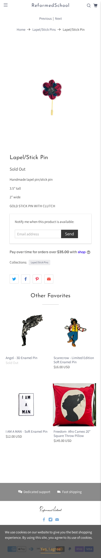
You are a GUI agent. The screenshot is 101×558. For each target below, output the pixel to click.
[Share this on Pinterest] (37, 279)
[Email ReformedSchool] (57, 520)
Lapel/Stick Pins (44, 29)
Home (21, 29)
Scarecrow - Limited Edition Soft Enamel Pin (74, 359)
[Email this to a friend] (48, 279)
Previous (45, 18)
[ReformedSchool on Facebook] (44, 520)
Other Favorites (50, 296)
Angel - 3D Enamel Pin (21, 357)
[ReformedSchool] (50, 509)
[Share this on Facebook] (25, 279)
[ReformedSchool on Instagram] (50, 520)
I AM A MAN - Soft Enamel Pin (26, 431)
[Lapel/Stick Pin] (50, 90)
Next (58, 18)
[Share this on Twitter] (14, 279)
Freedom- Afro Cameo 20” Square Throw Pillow (72, 433)
